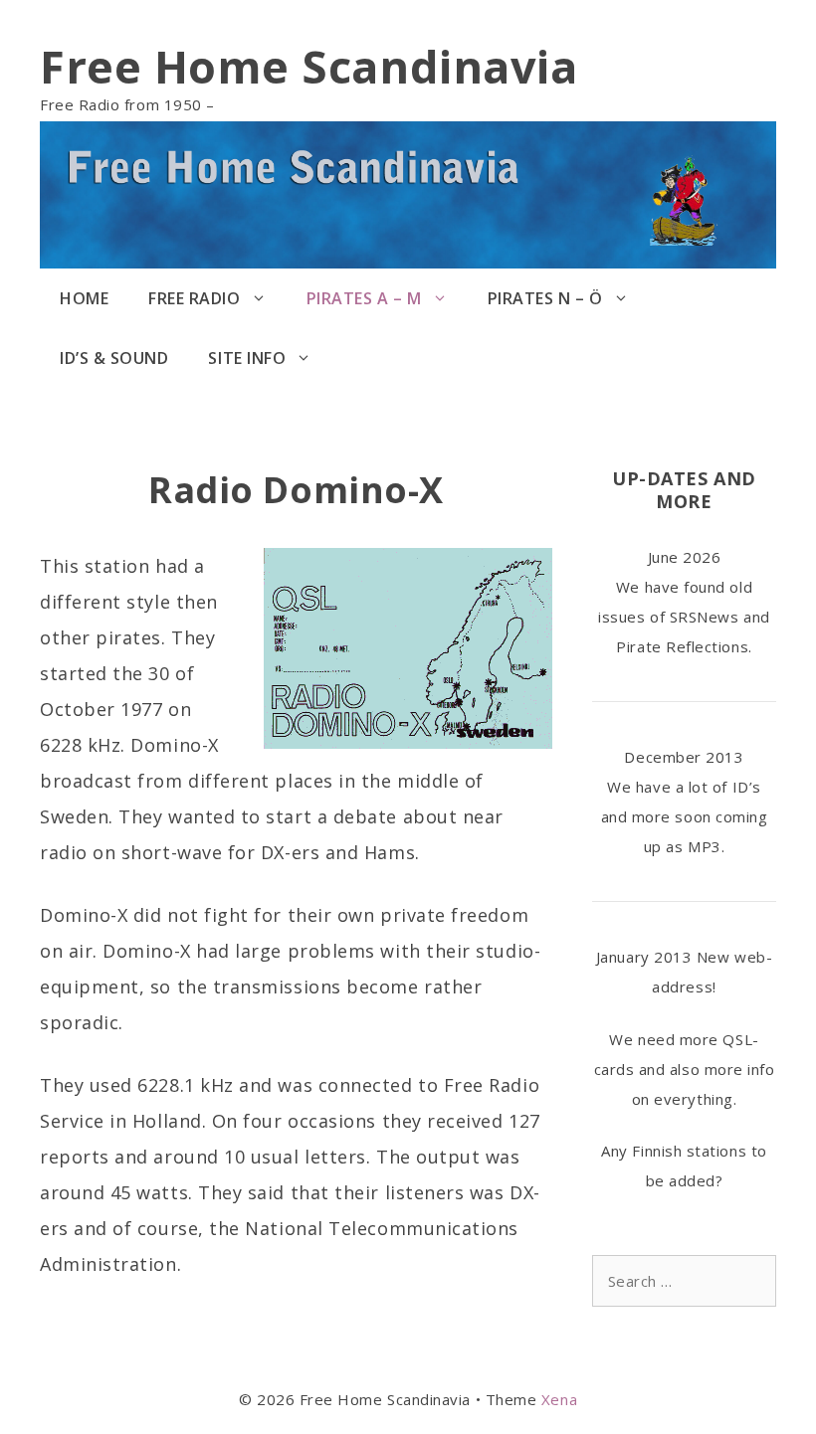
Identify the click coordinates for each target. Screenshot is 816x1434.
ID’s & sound (114, 358)
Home (84, 298)
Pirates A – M (364, 298)
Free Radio (194, 298)
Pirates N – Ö (545, 298)
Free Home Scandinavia (308, 66)
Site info (247, 358)
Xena (559, 1399)
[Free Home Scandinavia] (408, 193)
